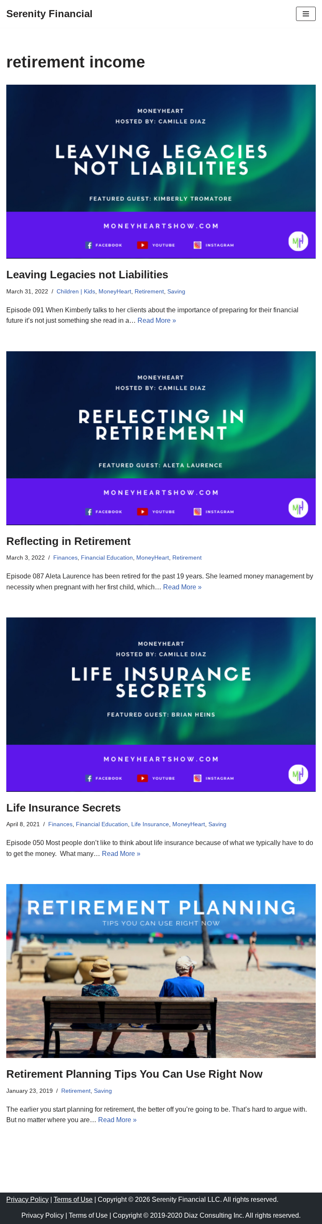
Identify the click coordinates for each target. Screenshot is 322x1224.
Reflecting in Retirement (68, 541)
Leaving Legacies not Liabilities (87, 274)
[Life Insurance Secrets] (161, 704)
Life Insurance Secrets (63, 807)
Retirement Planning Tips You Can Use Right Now (134, 1074)
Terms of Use (73, 1199)
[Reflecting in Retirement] (161, 438)
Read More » (157, 320)
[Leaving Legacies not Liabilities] (161, 172)
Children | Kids (76, 291)
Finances (65, 557)
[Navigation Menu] (306, 14)
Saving (176, 291)
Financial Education (107, 557)
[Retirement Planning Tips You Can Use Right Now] (161, 971)
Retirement (149, 291)
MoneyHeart (115, 291)
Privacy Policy (27, 1199)
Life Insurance (150, 824)
